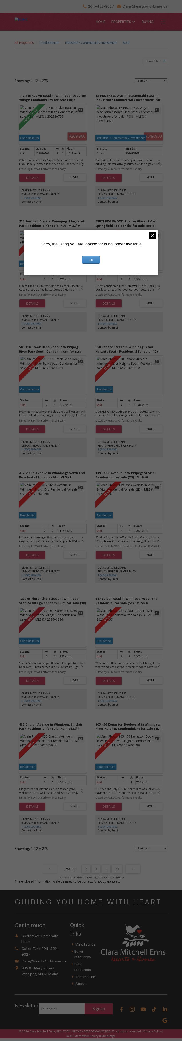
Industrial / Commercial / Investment (91, 42)
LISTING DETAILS (32, 178)
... (106, 869)
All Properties (24, 42)
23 (117, 869)
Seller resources (82, 967)
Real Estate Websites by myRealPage (91, 1036)
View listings (85, 944)
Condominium (49, 42)
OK (91, 260)
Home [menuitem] (101, 21)
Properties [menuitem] (121, 21)
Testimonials (85, 976)
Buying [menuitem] (148, 21)
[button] (121, 1009)
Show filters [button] (154, 61)
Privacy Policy (152, 1031)
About (80, 983)
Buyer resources (82, 954)
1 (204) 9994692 (31, 198)
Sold (126, 42)
